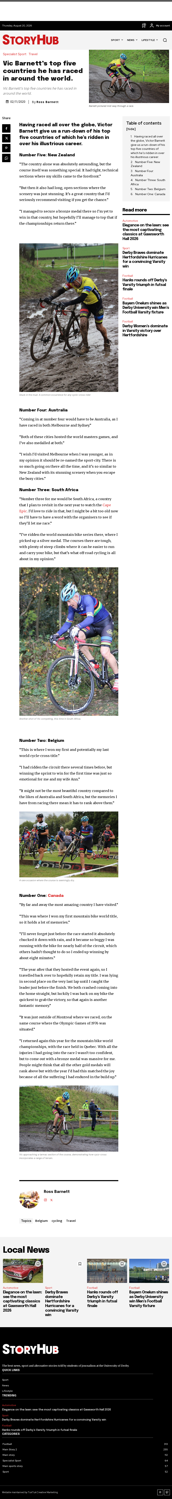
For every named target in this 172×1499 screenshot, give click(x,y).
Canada (56, 896)
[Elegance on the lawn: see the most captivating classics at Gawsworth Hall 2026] (23, 1271)
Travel (33, 54)
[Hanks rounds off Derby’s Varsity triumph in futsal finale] (107, 1271)
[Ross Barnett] (29, 1198)
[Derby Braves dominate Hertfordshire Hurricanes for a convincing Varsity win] (65, 1271)
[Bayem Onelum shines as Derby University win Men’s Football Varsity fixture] (149, 1271)
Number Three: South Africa (148, 182)
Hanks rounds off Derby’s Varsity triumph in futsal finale (144, 284)
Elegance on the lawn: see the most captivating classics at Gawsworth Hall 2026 (22, 1301)
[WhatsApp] (6, 158)
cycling (57, 1221)
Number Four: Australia (142, 173)
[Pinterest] (6, 148)
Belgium (41, 1221)
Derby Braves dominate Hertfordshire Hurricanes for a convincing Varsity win (54, 1419)
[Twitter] (6, 138)
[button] (165, 40)
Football (127, 276)
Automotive (130, 221)
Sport (126, 248)
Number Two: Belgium (150, 189)
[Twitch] (167, 1492)
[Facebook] (6, 128)
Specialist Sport (14, 54)
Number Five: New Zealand (145, 164)
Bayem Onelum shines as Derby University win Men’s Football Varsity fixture (145, 307)
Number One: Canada (150, 194)
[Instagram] (45, 1199)
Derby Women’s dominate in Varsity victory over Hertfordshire (145, 330)
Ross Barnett (47, 102)
